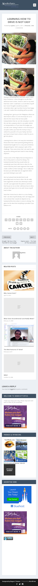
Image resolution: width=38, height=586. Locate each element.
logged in (12, 389)
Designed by (6, 581)
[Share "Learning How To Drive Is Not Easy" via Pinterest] (21, 220)
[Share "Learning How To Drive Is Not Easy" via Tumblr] (17, 220)
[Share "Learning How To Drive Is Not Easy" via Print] (21, 223)
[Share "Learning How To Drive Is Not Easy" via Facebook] (6, 220)
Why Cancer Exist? (10, 293)
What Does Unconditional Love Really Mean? (19, 318)
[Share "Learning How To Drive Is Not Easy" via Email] (17, 223)
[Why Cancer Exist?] (19, 280)
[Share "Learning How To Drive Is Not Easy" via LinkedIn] (24, 220)
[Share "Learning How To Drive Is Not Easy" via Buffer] (28, 220)
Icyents (13, 25)
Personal (27, 25)
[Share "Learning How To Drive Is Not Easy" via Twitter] (10, 220)
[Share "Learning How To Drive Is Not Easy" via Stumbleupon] (32, 220)
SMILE (6, 375)
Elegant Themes (15, 581)
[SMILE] (19, 363)
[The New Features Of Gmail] (19, 335)
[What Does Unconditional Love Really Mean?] (19, 307)
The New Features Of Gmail (13, 349)
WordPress (32, 581)
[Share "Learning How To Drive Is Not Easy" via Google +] (13, 220)
